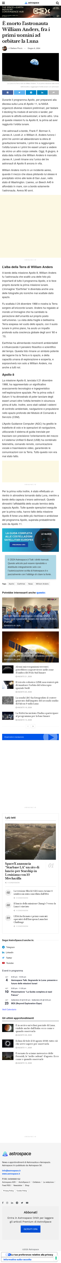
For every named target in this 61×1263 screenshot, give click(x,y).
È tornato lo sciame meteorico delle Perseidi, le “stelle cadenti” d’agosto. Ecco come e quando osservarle (37, 1056)
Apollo (11, 583)
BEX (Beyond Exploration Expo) (26, 1003)
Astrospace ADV (9, 1182)
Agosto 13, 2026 (24, 720)
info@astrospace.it (11, 1170)
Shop (27, 1185)
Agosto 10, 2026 (24, 1063)
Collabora (36, 1182)
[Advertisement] (30, 226)
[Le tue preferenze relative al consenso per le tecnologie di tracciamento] (56, 1258)
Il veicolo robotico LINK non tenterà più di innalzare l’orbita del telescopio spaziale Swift (37, 685)
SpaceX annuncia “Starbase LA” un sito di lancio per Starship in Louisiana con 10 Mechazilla (22, 871)
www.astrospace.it (11, 1173)
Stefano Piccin (16, 48)
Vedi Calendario (9, 1009)
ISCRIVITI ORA (30, 1229)
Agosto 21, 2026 (24, 676)
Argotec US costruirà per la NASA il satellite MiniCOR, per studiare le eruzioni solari (30, 654)
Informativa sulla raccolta (17, 1259)
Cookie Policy (22, 1191)
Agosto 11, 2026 (24, 1047)
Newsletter (17, 1185)
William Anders (42, 583)
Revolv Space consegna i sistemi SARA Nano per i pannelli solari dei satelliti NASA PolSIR (30, 618)
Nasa (30, 583)
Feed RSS (6, 1185)
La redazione (48, 1182)
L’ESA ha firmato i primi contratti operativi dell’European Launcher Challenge (31, 919)
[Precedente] (28, 726)
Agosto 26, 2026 (13, 659)
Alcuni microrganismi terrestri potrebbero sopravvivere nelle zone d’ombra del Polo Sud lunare (35, 670)
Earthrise (21, 583)
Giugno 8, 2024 (34, 48)
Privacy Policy (8, 1191)
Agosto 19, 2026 (24, 707)
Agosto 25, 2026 (13, 625)
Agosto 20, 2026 (24, 692)
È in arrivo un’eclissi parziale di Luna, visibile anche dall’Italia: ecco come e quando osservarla (35, 1028)
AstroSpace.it (24, 1182)
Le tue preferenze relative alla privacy (32, 1254)
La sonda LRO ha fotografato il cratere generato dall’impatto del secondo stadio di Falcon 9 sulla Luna (37, 700)
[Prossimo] (33, 726)
